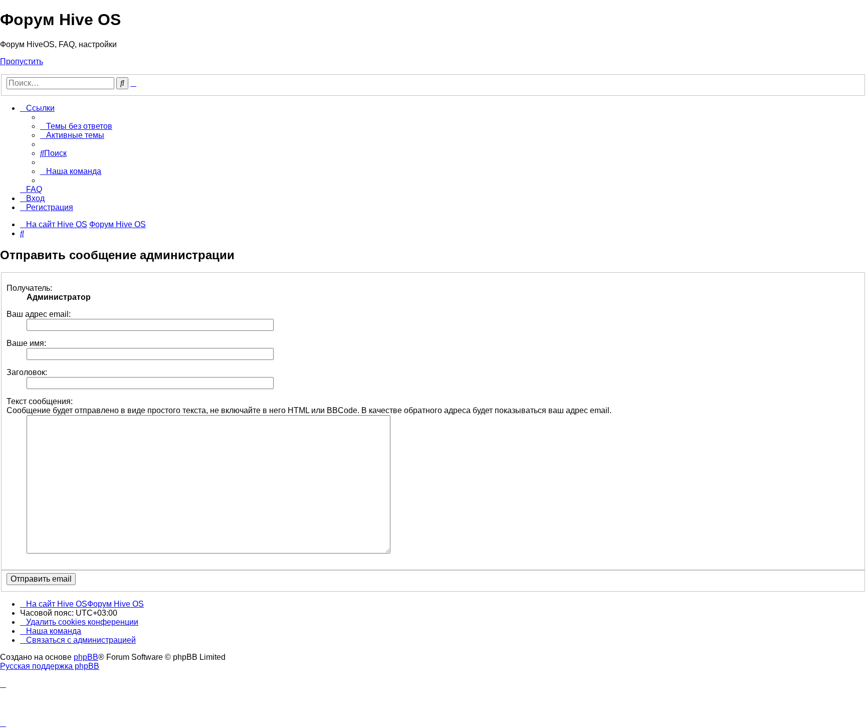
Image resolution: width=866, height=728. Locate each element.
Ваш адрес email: (39, 314)
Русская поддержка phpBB (49, 666)
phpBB (86, 657)
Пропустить (21, 61)
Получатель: (29, 288)
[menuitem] (76, 126)
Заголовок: (27, 372)
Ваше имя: (26, 343)
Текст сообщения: (40, 401)
